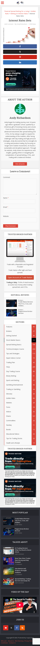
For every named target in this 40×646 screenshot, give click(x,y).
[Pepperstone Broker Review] (12, 312)
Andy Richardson (22, 24)
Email (5, 207)
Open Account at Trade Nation (20, 277)
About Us (11, 641)
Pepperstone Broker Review (25, 312)
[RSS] (22, 627)
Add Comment (8, 24)
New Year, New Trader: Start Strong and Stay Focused (23, 560)
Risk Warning (19, 641)
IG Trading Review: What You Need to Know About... (23, 550)
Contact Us (12, 643)
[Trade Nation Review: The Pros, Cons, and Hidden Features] (12, 303)
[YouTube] (5, 627)
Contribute (4, 643)
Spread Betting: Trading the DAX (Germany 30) (23, 580)
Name (6, 198)
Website (6, 216)
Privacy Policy (28, 641)
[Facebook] (16, 627)
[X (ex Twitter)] (11, 627)
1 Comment (18, 564)
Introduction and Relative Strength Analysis (21, 570)
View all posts (20, 164)
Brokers (20, 300)
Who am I (4, 641)
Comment (6, 177)
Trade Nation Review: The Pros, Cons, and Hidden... (25, 304)
